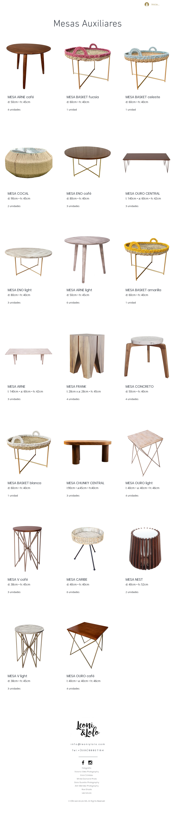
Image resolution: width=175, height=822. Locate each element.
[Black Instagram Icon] (90, 762)
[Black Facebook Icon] (83, 762)
